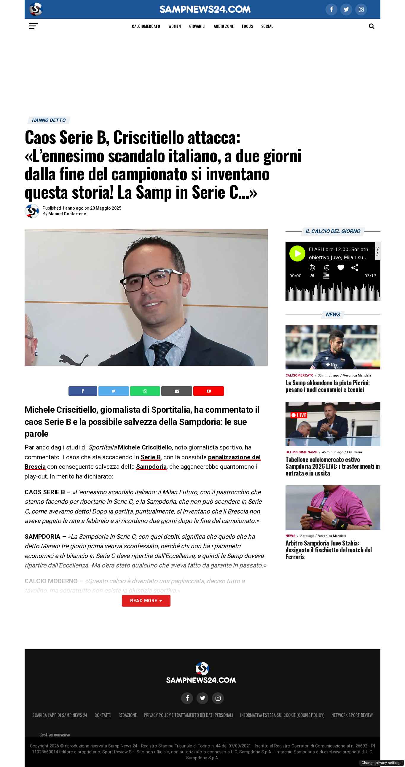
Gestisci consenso (54, 734)
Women (174, 26)
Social (267, 26)
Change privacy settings (381, 763)
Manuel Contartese (67, 213)
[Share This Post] (146, 391)
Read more (143, 600)
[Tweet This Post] (114, 391)
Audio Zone (224, 26)
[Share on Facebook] (83, 391)
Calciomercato (146, 26)
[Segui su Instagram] (218, 698)
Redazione (128, 715)
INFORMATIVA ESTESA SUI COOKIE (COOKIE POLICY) (282, 715)
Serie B (151, 457)
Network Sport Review (352, 715)
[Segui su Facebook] (187, 698)
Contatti (103, 715)
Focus (247, 26)
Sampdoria (151, 466)
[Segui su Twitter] (202, 698)
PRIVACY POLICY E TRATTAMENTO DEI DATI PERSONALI (188, 715)
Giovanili (197, 26)
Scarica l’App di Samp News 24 (59, 715)
